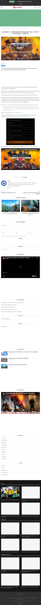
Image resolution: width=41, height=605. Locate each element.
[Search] (37, 7)
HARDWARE (4, 451)
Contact (28, 598)
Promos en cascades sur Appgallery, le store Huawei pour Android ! (11, 311)
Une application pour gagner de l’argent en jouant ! (9, 309)
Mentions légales (34, 598)
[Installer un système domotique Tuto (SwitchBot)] (4, 360)
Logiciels (3, 454)
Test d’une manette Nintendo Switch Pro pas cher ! (10, 500)
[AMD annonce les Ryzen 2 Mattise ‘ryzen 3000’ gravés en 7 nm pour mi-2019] (10, 580)
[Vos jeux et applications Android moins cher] (31, 545)
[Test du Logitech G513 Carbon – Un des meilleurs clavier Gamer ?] (10, 509)
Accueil (2, 28)
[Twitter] (35, 7)
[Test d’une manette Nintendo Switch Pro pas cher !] (10, 493)
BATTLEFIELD (4, 440)
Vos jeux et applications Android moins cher (30, 551)
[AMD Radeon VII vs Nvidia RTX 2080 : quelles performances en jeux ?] (31, 563)
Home (20, 3)
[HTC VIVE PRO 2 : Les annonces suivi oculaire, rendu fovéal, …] (10, 563)
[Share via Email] (26, 177)
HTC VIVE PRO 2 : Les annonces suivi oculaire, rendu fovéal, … (9, 571)
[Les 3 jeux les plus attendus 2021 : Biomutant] (11, 206)
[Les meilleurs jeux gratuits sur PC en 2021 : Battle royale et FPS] (30, 206)
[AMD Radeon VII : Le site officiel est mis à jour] (31, 580)
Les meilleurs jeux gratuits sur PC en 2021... (25, 1)
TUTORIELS (4, 458)
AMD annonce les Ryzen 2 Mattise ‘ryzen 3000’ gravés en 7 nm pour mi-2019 (9, 587)
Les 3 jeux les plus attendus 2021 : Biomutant (18, 364)
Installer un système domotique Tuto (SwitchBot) (8, 304)
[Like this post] (21, 177)
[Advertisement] (20, 18)
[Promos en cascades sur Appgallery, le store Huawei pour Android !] (31, 528)
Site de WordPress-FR (4, 474)
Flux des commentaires (4, 472)
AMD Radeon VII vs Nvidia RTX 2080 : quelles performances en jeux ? (30, 571)
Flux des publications (4, 470)
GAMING (5, 28)
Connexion (2, 467)
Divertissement (4, 447)
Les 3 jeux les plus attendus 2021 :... (10, 213)
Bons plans (3, 442)
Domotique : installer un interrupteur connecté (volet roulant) (30, 500)
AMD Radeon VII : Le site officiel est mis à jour (30, 586)
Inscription (2, 465)
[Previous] (15, 1)
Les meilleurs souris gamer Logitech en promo (9, 551)
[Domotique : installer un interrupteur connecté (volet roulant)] (31, 493)
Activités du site (11, 598)
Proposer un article (18, 598)
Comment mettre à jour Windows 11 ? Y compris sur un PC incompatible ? (12, 302)
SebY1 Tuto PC (28, 601)
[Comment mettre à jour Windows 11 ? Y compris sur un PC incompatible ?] (4, 353)
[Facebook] (34, 7)
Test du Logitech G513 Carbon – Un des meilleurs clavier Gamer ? (10, 516)
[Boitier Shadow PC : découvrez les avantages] (31, 509)
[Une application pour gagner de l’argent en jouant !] (10, 528)
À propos (24, 598)
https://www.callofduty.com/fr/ (15, 112)
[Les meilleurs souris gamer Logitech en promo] (10, 545)
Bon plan (3, 173)
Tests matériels (4, 456)
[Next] (16, 1)
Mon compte (20, 599)
